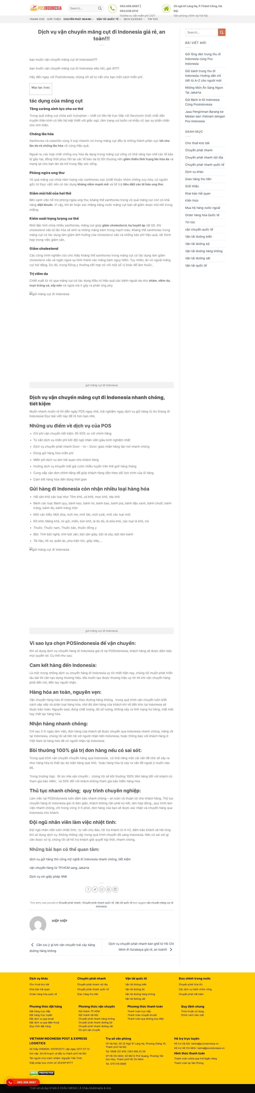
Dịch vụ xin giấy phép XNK (48, 876)
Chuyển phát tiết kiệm (191, 994)
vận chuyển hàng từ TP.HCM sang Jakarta (59, 868)
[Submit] (100, 8)
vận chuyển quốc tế (199, 229)
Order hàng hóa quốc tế (43, 994)
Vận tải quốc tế (123, 902)
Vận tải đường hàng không (204, 251)
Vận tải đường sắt (197, 258)
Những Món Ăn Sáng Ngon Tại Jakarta (204, 90)
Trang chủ (36, 19)
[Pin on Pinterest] (108, 889)
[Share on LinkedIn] (115, 889)
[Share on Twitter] (95, 889)
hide (46, 87)
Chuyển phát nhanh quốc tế (98, 902)
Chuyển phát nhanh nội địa (204, 157)
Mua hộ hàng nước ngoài (202, 208)
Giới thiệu (54, 19)
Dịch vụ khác (194, 172)
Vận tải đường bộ (197, 244)
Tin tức (190, 222)
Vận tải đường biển (198, 236)
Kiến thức (192, 200)
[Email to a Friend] (102, 889)
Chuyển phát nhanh (70, 902)
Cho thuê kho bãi (197, 143)
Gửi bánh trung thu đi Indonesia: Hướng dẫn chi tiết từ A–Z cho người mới (203, 75)
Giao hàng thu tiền (198, 179)
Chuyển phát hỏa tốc (191, 984)
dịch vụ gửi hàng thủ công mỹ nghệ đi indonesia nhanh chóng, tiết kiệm (80, 859)
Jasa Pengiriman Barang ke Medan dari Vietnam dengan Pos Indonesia (205, 116)
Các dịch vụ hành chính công (195, 989)
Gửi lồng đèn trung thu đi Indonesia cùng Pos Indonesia (203, 59)
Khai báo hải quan (197, 193)
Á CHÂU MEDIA (67, 1088)
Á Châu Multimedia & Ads (95, 1088)
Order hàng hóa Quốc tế (202, 215)
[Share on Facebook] (88, 889)
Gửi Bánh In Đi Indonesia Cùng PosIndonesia (202, 102)
